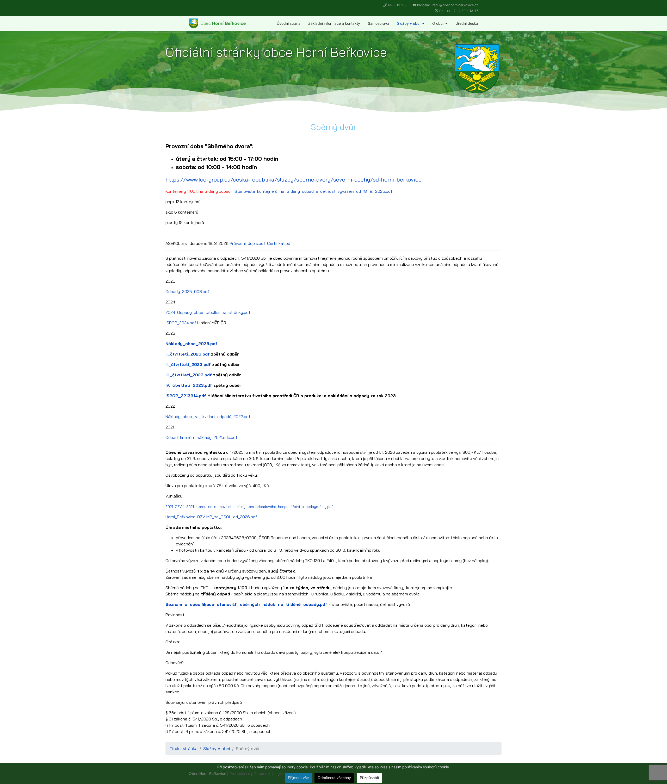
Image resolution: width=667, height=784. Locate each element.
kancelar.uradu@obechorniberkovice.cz (447, 5)
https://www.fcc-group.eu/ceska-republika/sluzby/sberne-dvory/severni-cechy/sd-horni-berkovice (293, 179)
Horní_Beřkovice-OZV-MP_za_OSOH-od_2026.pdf (211, 516)
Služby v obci (408, 23)
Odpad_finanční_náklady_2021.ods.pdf (201, 437)
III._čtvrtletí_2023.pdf (188, 374)
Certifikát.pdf (279, 243)
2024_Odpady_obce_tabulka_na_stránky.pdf (207, 312)
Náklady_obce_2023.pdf (191, 343)
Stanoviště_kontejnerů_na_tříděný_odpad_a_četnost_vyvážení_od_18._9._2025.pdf (313, 191)
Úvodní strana (288, 23)
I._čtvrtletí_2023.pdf (187, 354)
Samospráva (378, 23)
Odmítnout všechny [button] (334, 777)
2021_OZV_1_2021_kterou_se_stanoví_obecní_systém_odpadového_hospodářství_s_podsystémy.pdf (249, 507)
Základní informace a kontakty (334, 23)
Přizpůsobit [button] (369, 777)
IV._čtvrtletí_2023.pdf (188, 385)
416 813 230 (397, 5)
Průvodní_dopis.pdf (247, 243)
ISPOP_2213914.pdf (185, 395)
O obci (437, 23)
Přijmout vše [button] (298, 777)
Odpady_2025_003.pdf (187, 291)
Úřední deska (466, 23)
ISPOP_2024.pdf (180, 322)
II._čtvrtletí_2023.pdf (188, 364)
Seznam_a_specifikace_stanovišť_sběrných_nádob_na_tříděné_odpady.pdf (246, 604)
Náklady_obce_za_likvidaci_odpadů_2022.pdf (207, 416)
